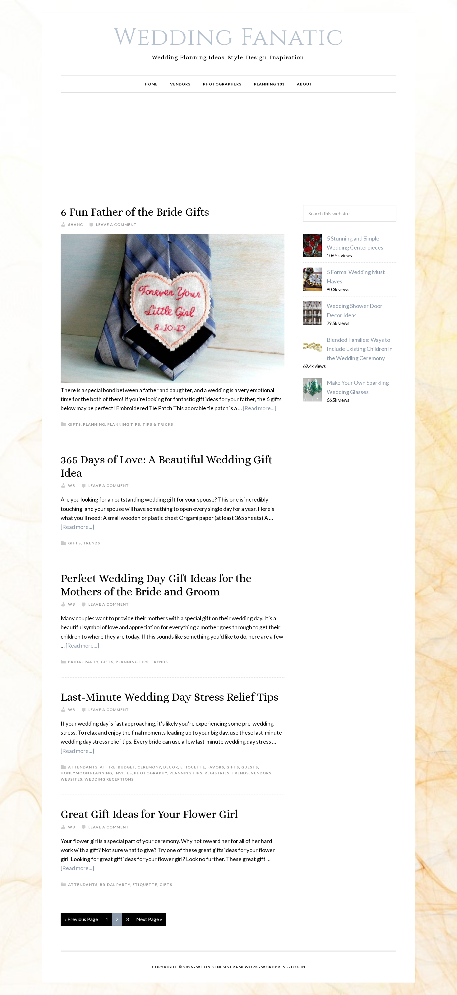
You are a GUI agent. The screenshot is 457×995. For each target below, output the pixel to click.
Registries (217, 773)
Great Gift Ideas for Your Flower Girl (149, 814)
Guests (249, 767)
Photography (150, 773)
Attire (108, 767)
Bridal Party (83, 661)
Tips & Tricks (157, 424)
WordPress (274, 967)
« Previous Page (81, 919)
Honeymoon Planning (86, 773)
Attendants (83, 767)
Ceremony (149, 767)
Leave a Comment (116, 224)
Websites (71, 779)
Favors (215, 767)
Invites (123, 773)
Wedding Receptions (109, 779)
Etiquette (192, 767)
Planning (94, 424)
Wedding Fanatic (228, 37)
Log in (298, 967)
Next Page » (149, 919)
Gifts (74, 424)
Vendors (261, 773)
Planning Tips (123, 424)
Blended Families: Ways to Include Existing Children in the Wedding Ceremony (360, 348)
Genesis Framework (234, 967)
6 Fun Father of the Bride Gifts (135, 211)
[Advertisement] (228, 149)
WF (199, 967)
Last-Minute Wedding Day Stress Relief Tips (169, 696)
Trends (91, 543)
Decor (170, 767)
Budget (126, 767)
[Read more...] (259, 408)
